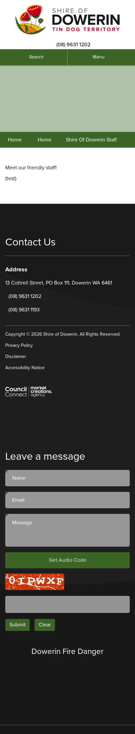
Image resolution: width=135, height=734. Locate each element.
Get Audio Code (67, 560)
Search (36, 57)
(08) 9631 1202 (73, 44)
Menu (99, 57)
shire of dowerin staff (91, 139)
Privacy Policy (19, 345)
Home (15, 139)
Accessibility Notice (25, 367)
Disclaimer (15, 356)
